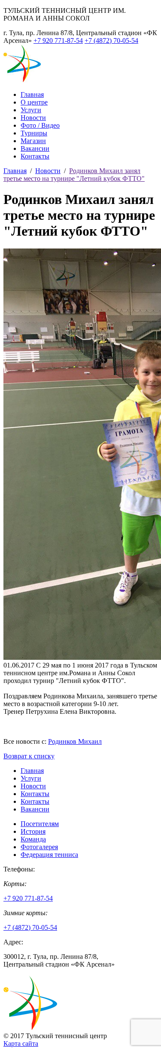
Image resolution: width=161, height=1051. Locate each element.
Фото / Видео (40, 125)
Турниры (34, 133)
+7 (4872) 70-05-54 (111, 40)
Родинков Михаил (75, 741)
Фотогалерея (39, 846)
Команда (33, 839)
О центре (34, 102)
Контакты (35, 156)
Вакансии (35, 148)
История (33, 831)
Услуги (31, 110)
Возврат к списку (29, 756)
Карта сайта (20, 1043)
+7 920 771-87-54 (58, 40)
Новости (33, 117)
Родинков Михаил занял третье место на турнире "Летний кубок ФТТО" (74, 174)
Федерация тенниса (49, 854)
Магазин (33, 140)
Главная (32, 94)
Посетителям (40, 823)
